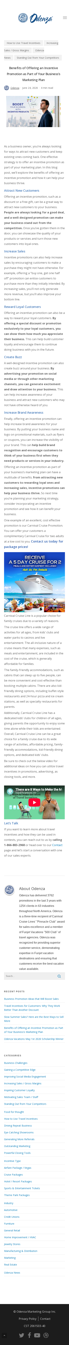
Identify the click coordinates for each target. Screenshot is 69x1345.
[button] (65, 17)
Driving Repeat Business (18, 1125)
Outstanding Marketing (17, 1146)
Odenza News (12, 1272)
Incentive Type (12, 1161)
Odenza (14, 87)
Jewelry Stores (12, 1244)
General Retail (12, 1230)
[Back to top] (4, 1335)
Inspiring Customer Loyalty (19, 1090)
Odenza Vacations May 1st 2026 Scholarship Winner (34, 1039)
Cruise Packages (13, 1174)
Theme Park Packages (17, 1195)
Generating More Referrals (19, 1139)
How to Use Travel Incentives (23, 43)
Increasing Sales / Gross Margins (22, 1083)
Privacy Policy (27, 1319)
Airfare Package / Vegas (17, 1167)
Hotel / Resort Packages (18, 1181)
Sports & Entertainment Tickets (22, 1188)
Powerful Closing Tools (17, 1153)
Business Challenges (15, 1063)
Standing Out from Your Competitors (38, 57)
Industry (8, 1203)
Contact (57, 845)
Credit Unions (11, 1216)
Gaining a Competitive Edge (20, 1069)
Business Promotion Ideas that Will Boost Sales (31, 998)
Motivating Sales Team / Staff (21, 1097)
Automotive (11, 1210)
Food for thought (14, 1112)
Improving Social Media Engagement (25, 1076)
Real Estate (10, 1264)
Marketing (10, 1257)
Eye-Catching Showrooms (19, 1132)
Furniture (9, 1223)
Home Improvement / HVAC (20, 1237)
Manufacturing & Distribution (20, 1251)
